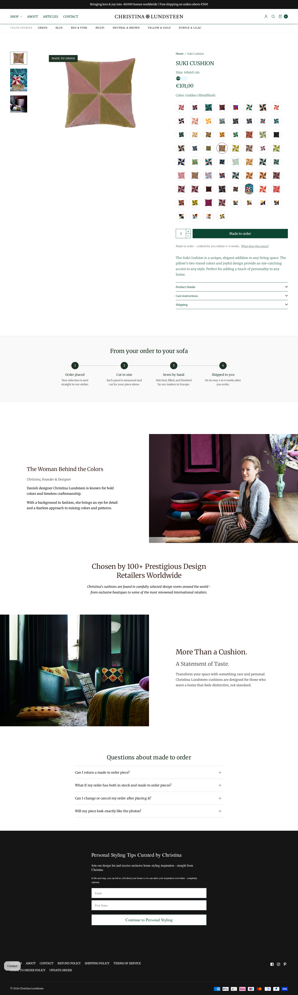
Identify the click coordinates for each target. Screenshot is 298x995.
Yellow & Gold (159, 28)
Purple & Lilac (190, 28)
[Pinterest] (285, 964)
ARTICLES (50, 16)
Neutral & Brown (126, 28)
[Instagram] (278, 964)
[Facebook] (272, 964)
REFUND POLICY (69, 963)
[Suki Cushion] (181, 107)
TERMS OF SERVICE (127, 963)
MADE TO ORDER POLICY (27, 970)
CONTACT (70, 16)
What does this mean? (255, 246)
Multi (100, 28)
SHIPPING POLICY (97, 963)
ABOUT (32, 16)
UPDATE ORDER (60, 970)
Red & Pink (79, 28)
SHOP (14, 16)
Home (179, 53)
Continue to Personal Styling (149, 919)
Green (42, 28)
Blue (59, 28)
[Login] (266, 16)
